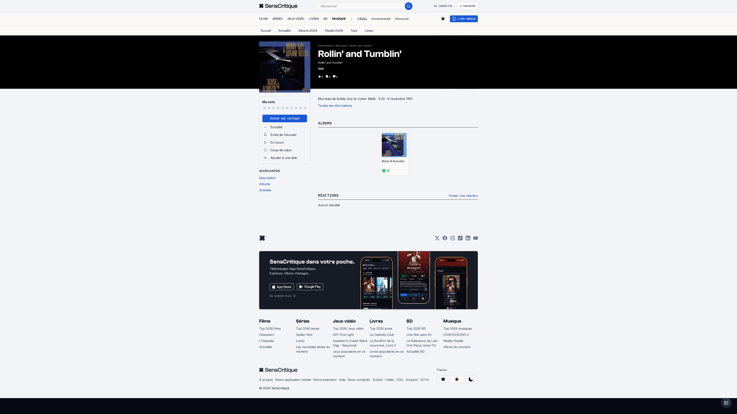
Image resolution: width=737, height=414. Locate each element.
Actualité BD (416, 351)
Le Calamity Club (382, 335)
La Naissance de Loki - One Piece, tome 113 (423, 343)
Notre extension (325, 380)
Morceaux (341, 45)
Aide (342, 380)
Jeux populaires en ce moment (349, 354)
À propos (266, 380)
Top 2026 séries (307, 328)
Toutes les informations (335, 106)
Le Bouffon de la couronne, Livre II (383, 343)
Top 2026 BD (416, 328)
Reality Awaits (453, 341)
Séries (302, 321)
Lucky (300, 341)
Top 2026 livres (381, 328)
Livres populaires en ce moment (387, 354)
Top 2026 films (270, 328)
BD (410, 321)
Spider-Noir (304, 335)
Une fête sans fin (419, 335)
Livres (376, 321)
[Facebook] (445, 239)
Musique (452, 321)
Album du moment (456, 347)
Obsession (266, 335)
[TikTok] (460, 239)
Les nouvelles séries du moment (313, 349)
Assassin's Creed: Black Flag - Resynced (350, 343)
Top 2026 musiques (457, 328)
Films (264, 321)
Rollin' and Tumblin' (361, 45)
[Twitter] (437, 239)
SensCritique (325, 45)
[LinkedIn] (468, 239)
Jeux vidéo (344, 321)
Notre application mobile (293, 380)
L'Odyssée (266, 341)
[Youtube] (475, 239)
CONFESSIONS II (456, 335)
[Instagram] (452, 239)
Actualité (265, 347)
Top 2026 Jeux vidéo (348, 328)
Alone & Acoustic (393, 161)
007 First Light (343, 335)
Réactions (328, 195)
